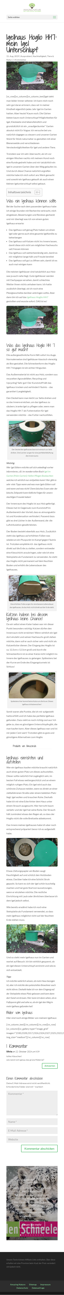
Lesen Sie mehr (32, 1224)
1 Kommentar (19, 59)
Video (24, 1191)
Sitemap (33, 1284)
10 (43, 1235)
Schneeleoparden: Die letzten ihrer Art (32, 1181)
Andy (19, 1188)
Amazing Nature (17, 1284)
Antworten (50, 1065)
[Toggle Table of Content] (35, 192)
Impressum (45, 1284)
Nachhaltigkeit (39, 56)
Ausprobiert (26, 56)
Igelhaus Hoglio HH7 (37, 297)
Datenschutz (22, 1288)
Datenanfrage (38, 1288)
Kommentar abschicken (39, 1148)
